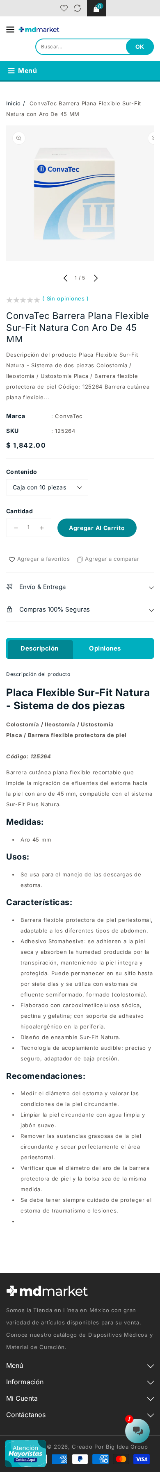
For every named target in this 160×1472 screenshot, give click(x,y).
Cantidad (19, 510)
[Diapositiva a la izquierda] (65, 279)
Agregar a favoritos (43, 558)
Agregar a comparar (112, 558)
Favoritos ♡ (64, 8)
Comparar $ (77, 8)
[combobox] (94, 47)
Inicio (13, 103)
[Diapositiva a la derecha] (95, 279)
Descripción (40, 648)
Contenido (21, 471)
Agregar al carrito (97, 527)
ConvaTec (68, 416)
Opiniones (105, 648)
